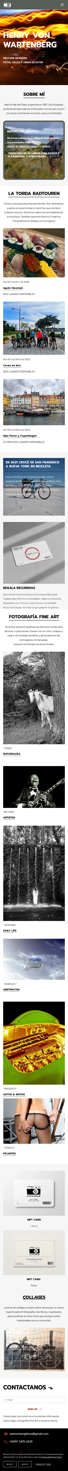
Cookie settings (43, 1464)
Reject (9, 1464)
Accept (25, 1464)
